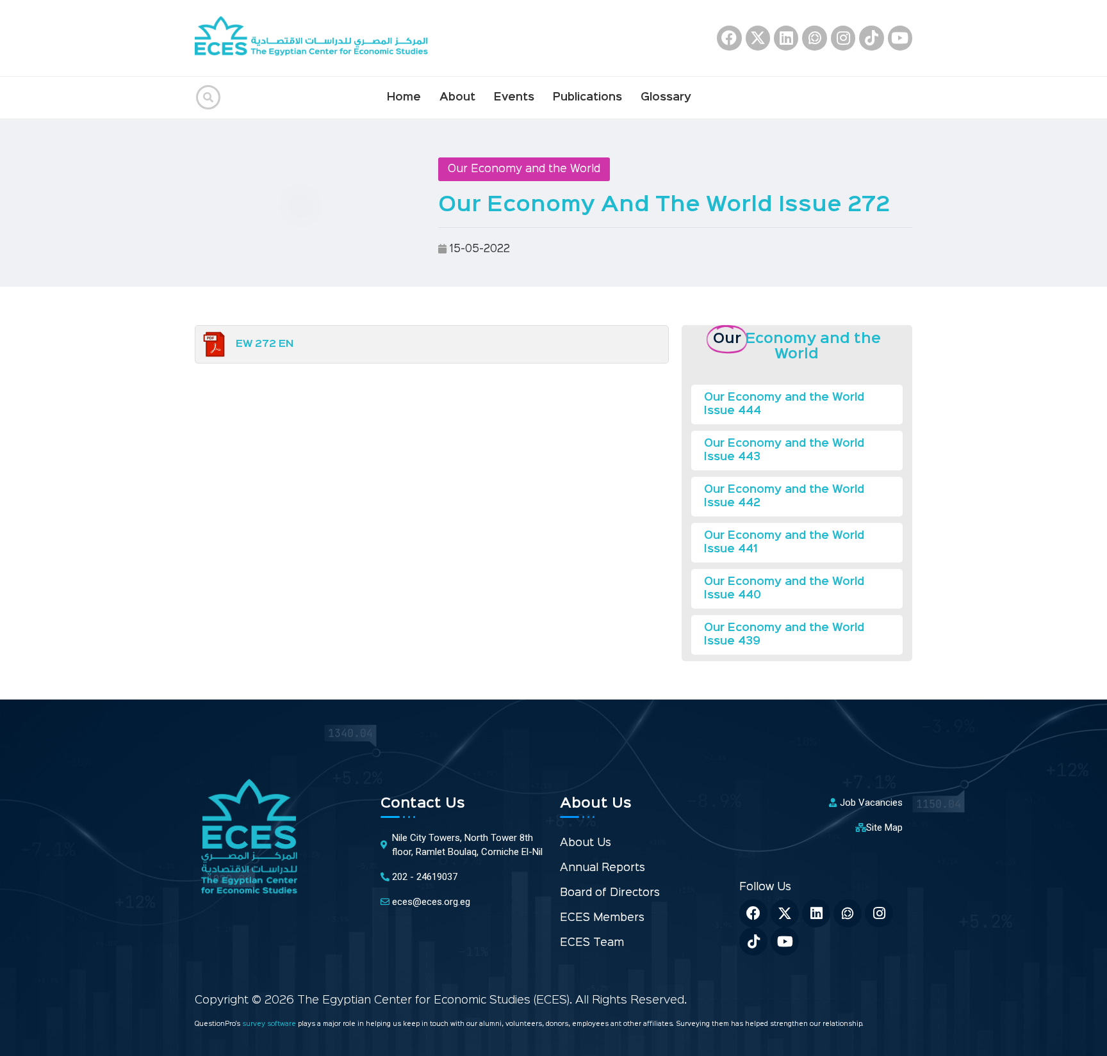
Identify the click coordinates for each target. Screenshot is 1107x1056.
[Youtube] (900, 38)
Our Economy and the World (524, 169)
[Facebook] (729, 38)
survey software (270, 1024)
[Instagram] (843, 38)
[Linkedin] (786, 38)
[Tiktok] (871, 38)
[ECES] (316, 38)
